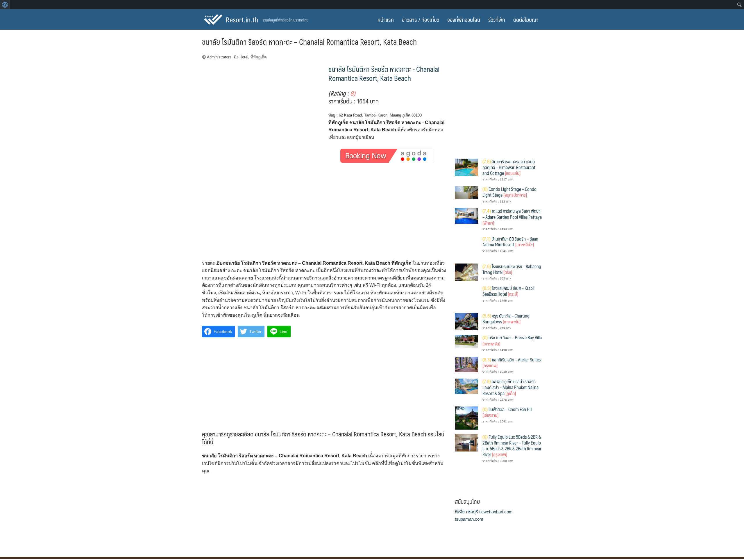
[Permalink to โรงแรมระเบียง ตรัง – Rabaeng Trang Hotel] (466, 271)
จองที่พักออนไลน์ (463, 19)
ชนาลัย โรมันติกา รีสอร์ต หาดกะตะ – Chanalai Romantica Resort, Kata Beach (309, 41)
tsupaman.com (469, 519)
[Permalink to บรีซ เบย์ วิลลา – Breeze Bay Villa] (466, 340)
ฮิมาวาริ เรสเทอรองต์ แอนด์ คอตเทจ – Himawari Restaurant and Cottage (508, 167)
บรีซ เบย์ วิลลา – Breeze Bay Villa (512, 340)
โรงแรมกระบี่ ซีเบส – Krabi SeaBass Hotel (508, 291)
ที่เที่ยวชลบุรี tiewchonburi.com (484, 511)
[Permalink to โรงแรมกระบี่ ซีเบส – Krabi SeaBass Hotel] (466, 296)
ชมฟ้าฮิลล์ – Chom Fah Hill (507, 412)
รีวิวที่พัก (496, 19)
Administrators (219, 57)
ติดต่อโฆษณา (526, 19)
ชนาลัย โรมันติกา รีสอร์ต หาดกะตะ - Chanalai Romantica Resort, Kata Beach (383, 73)
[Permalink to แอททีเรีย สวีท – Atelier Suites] (466, 363)
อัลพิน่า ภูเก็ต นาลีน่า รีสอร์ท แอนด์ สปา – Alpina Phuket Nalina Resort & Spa (510, 387)
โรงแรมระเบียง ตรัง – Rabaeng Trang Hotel (511, 269)
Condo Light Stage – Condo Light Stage (509, 192)
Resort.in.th (242, 19)
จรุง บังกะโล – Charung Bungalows (506, 318)
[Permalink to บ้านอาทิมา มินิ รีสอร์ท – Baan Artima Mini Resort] (466, 247)
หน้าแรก (386, 19)
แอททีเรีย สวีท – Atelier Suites (511, 362)
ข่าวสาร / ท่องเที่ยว (420, 19)
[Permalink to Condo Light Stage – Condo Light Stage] (466, 192)
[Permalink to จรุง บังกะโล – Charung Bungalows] (466, 321)
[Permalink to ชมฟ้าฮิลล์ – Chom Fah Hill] (466, 417)
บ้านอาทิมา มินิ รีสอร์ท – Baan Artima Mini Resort (510, 241)
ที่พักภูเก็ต (259, 57)
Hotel (243, 57)
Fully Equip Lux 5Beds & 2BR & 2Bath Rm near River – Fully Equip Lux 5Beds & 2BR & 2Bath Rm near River (511, 445)
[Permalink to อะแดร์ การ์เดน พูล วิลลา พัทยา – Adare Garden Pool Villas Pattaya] (466, 215)
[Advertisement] (324, 216)
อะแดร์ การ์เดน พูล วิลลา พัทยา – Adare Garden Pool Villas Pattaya (512, 217)
